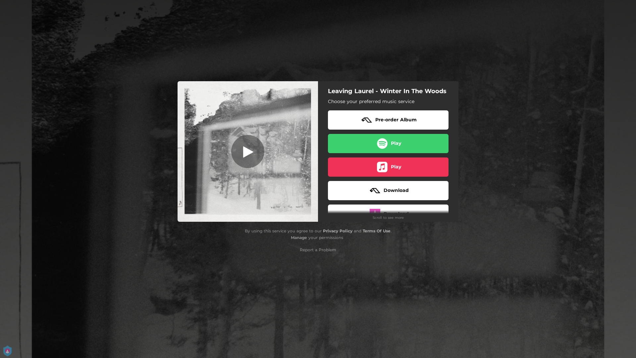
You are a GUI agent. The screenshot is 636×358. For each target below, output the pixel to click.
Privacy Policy (337, 230)
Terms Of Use (377, 230)
